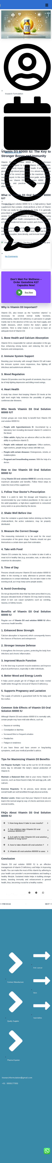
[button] (46, 5)
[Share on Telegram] (36, 892)
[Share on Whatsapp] (43, 892)
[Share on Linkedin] (22, 892)
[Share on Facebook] (8, 892)
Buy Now (29, 292)
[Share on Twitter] (15, 892)
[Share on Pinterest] (29, 892)
